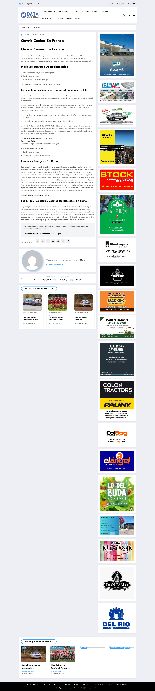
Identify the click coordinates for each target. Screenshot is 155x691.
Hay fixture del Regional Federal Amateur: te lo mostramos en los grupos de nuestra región (60, 667)
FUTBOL (94, 11)
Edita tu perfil (76, 260)
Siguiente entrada (65, 277)
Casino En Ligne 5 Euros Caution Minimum (35, 195)
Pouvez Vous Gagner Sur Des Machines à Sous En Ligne (40, 144)
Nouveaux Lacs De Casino (45, 280)
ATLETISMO (63, 11)
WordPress (75, 688)
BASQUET (74, 11)
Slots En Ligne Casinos (28, 141)
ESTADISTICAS (114, 648)
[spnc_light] (129, 15)
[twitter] (43, 241)
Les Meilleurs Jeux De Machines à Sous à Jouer (36, 138)
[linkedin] (48, 241)
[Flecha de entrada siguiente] (94, 278)
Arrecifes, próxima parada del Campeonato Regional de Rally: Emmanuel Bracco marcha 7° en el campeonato (82, 319)
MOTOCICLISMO (48, 18)
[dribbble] (123, 3)
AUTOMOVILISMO (49, 11)
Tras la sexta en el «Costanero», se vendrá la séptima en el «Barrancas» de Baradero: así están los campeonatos (31, 319)
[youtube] (134, 3)
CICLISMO (85, 11)
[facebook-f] (112, 3)
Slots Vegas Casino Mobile (71, 280)
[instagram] (129, 3)
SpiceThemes (95, 688)
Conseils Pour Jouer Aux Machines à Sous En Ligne (42, 233)
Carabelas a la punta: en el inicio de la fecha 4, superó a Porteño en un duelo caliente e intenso (56, 319)
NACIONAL (60, 648)
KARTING (105, 11)
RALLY (24, 648)
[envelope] (53, 241)
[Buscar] (124, 15)
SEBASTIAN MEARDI (31, 312)
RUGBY (61, 18)
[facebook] (37, 241)
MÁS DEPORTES (72, 18)
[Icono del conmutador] (133, 15)
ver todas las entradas (54, 264)
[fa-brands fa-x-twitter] (118, 3)
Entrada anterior (51, 277)
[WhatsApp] (63, 241)
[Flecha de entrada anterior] (21, 278)
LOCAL (127, 648)
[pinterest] (58, 241)
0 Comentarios (46, 35)
